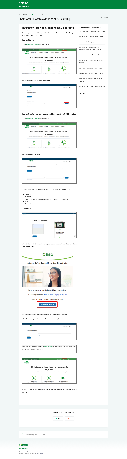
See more (82, 93)
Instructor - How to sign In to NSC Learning (91, 36)
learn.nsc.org (48, 346)
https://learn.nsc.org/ (32, 44)
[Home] (23, 446)
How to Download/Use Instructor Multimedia (92, 31)
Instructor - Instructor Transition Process (91, 55)
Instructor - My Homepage (86, 42)
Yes (59, 418)
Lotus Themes (40, 453)
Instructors (37, 15)
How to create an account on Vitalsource (91, 73)
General (44, 15)
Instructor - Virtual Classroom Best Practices (92, 86)
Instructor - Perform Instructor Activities (90, 68)
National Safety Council (25, 15)
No (70, 418)
